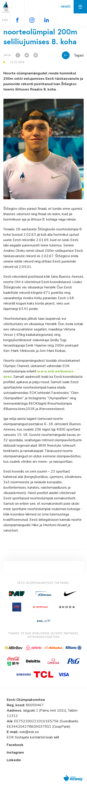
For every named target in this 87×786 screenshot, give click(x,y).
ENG (5, 20)
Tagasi (79, 55)
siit (56, 737)
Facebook (15, 744)
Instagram (15, 752)
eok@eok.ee (29, 731)
